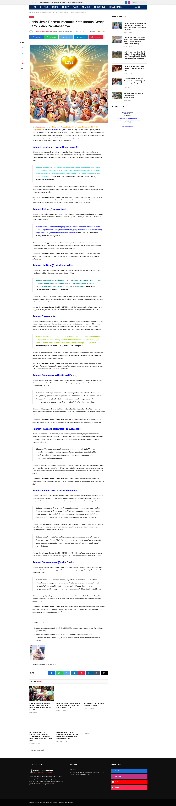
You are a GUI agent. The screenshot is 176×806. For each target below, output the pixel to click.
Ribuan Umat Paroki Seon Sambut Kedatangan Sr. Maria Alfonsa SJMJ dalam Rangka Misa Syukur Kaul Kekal (135, 26)
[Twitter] (22, 53)
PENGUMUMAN (99, 7)
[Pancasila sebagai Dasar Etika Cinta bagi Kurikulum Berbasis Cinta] (117, 68)
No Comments (92, 31)
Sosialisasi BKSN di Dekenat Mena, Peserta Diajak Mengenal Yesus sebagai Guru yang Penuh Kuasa (134, 82)
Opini (31, 17)
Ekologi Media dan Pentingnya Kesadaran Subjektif (94, 704)
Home (33, 7)
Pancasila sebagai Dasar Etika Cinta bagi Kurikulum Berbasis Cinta (134, 68)
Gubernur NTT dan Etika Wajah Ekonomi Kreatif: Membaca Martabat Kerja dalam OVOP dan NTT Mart (40, 706)
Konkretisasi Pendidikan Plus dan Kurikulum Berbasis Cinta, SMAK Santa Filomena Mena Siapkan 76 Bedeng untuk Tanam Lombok (135, 55)
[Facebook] (22, 48)
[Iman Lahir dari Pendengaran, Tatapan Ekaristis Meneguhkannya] (117, 95)
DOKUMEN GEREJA (115, 7)
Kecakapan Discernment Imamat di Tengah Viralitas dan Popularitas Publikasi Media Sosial (68, 705)
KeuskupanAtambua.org (41, 127)
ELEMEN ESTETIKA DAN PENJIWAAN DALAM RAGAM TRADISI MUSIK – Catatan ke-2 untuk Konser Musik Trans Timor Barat (40, 736)
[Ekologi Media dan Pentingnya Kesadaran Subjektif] (96, 693)
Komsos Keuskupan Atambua (45, 31)
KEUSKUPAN (44, 7)
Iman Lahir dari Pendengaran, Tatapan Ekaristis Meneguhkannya (134, 95)
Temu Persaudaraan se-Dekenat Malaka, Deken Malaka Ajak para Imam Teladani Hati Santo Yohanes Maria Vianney (63, 2)
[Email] (22, 68)
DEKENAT (65, 7)
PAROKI (75, 7)
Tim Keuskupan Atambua (65, 802)
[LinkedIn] (22, 58)
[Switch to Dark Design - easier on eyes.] (136, 7)
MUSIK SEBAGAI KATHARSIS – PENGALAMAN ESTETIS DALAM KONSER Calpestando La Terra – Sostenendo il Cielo (67, 735)
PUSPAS (55, 7)
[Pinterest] (22, 63)
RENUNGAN (86, 7)
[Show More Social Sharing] (105, 37)
